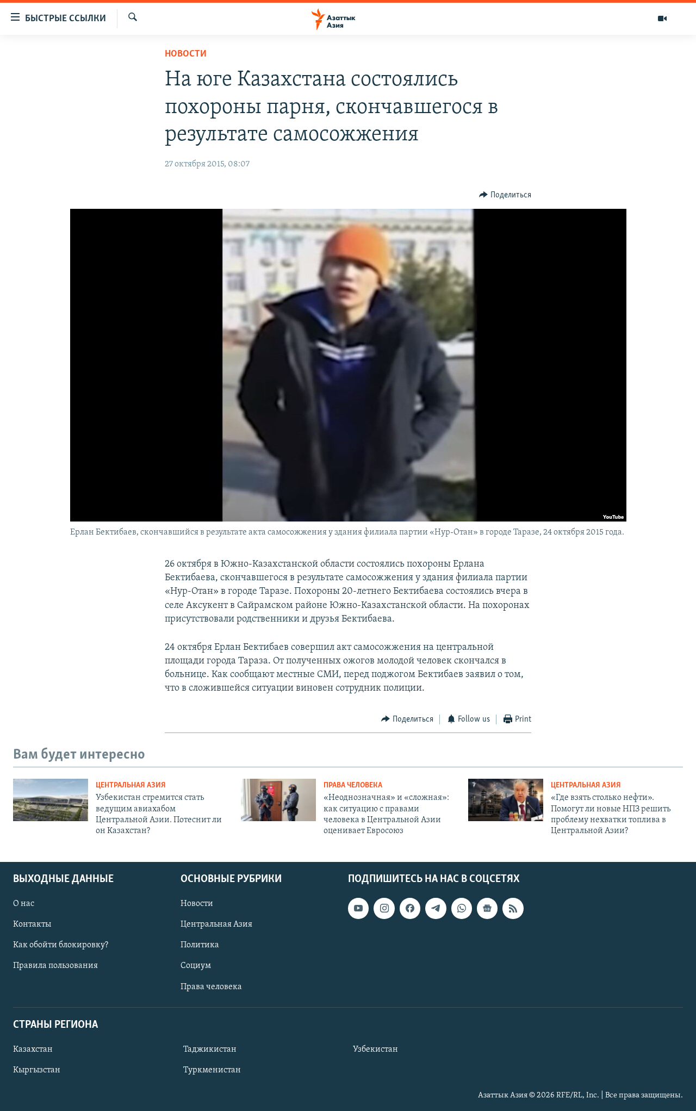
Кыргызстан (36, 1070)
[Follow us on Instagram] (384, 908)
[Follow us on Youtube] (358, 908)
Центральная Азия (131, 785)
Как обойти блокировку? (60, 945)
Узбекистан (375, 1049)
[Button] (505, 195)
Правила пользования (55, 965)
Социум (196, 965)
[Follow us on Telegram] (435, 908)
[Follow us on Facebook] (410, 908)
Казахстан (33, 1049)
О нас (23, 903)
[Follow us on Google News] (487, 908)
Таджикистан (210, 1049)
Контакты (32, 924)
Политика (200, 945)
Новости (186, 54)
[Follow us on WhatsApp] (461, 908)
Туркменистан (212, 1070)
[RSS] (512, 908)
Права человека (353, 785)
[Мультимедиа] (662, 18)
